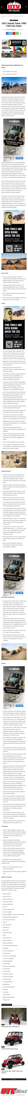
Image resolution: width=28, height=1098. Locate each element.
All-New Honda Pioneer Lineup (9, 1049)
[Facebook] (7, 33)
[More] (20, 33)
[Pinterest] (13, 33)
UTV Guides (16, 20)
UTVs (6, 16)
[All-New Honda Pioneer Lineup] (14, 1039)
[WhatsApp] (17, 33)
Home (2, 16)
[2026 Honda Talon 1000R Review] (14, 1016)
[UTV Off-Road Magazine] (4, 29)
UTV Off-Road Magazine (11, 29)
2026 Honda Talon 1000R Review (10, 1026)
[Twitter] (10, 33)
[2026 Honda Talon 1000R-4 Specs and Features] (14, 1061)
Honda (9, 16)
